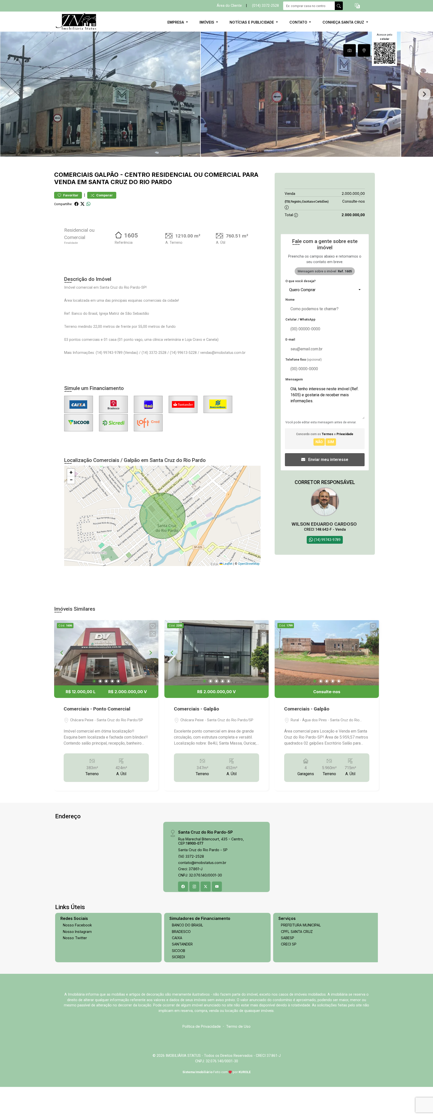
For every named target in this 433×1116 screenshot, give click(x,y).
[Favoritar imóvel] (152, 626)
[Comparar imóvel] (152, 633)
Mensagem (294, 379)
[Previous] (62, 652)
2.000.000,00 (353, 193)
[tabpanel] (216, 94)
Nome (290, 299)
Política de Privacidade (201, 1026)
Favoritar (70, 195)
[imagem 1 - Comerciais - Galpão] (216, 652)
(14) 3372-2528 (191, 856)
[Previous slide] (9, 94)
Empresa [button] (176, 22)
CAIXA (177, 938)
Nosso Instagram (77, 931)
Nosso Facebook (77, 925)
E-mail (290, 339)
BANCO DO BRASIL (187, 925)
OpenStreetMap (248, 564)
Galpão (106, 174)
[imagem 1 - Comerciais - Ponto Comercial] (106, 652)
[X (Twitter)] (206, 887)
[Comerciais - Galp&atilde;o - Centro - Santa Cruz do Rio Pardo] (79, 22)
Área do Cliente (229, 6)
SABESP (287, 938)
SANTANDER (182, 944)
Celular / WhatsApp (300, 319)
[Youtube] (217, 887)
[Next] (150, 652)
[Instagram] (194, 887)
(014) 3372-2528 (265, 6)
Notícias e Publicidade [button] (252, 22)
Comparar (104, 195)
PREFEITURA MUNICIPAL (301, 925)
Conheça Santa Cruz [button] (343, 22)
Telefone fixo (303, 359)
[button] (357, 6)
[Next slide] (424, 94)
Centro (137, 174)
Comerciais (73, 174)
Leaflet (228, 564)
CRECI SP (288, 944)
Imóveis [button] (207, 22)
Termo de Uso (238, 1026)
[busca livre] (339, 6)
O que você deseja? (300, 281)
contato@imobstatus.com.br (202, 862)
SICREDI (178, 957)
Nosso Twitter (75, 938)
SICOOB (178, 950)
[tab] (349, 50)
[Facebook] (183, 887)
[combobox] (325, 290)
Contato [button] (298, 22)
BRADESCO (181, 931)
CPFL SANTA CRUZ (297, 931)
